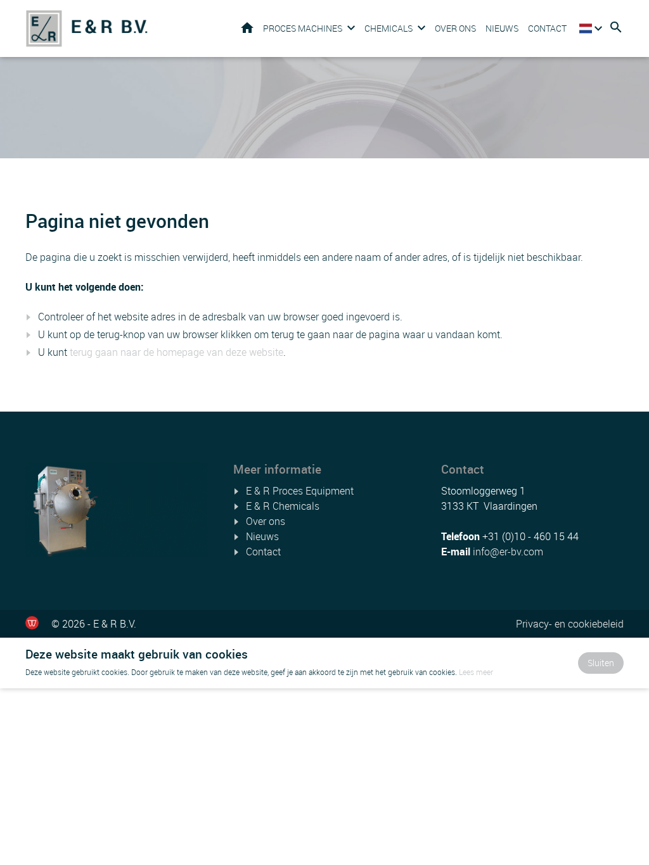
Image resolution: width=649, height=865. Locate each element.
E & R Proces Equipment (300, 491)
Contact (547, 28)
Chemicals (388, 28)
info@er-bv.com (508, 552)
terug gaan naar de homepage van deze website (176, 352)
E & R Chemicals (282, 506)
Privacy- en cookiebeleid (570, 624)
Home (247, 28)
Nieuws (501, 28)
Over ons (455, 28)
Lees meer (476, 672)
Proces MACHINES (302, 28)
